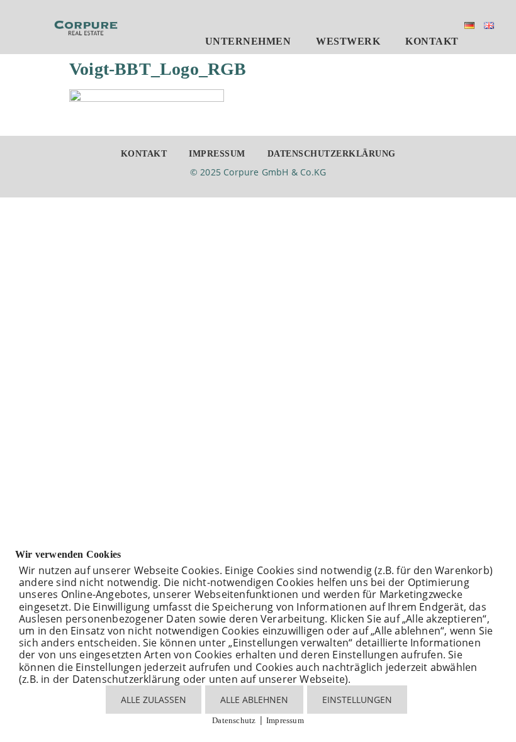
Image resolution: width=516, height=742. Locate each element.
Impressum (285, 720)
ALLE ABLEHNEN (254, 700)
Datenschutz (233, 720)
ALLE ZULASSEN (153, 700)
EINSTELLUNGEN (357, 700)
